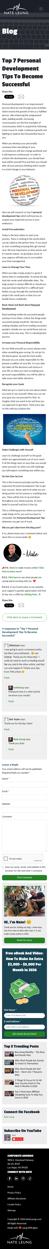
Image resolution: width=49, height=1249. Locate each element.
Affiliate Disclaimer (16, 1198)
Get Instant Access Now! (24, 1034)
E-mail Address (12, 1021)
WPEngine (33, 1228)
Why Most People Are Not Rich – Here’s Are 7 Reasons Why (28, 1072)
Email (5, 791)
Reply (7, 678)
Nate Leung (19, 739)
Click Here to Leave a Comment (24, 617)
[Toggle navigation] (41, 9)
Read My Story (24, 940)
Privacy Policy (14, 1193)
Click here (13, 577)
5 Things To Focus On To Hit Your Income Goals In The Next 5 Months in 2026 (28, 1083)
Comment (7, 816)
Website (6, 804)
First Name (10, 1010)
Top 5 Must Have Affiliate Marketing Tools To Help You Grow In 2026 (29, 1095)
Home (10, 1187)
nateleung (18, 687)
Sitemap (11, 1210)
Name (6, 779)
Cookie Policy (14, 1204)
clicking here (30, 594)
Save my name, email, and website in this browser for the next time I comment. (25, 869)
